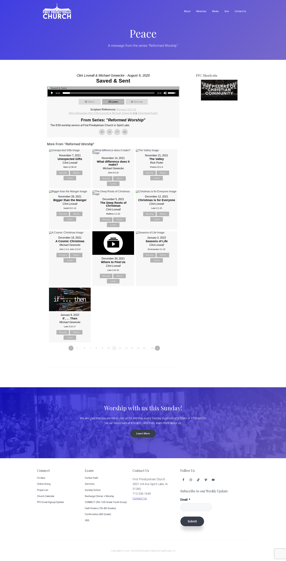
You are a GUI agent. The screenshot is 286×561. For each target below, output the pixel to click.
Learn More (143, 433)
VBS (87, 520)
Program (63, 255)
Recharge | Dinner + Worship (99, 496)
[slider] (108, 93)
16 (144, 348)
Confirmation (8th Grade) (98, 514)
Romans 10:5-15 (126, 109)
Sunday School (92, 490)
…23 (151, 348)
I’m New (41, 478)
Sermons (90, 484)
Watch (91, 101)
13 (126, 348)
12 (120, 348)
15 (138, 348)
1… (78, 348)
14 (132, 348)
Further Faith (91, 478)
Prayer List (42, 490)
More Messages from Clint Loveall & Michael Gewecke (101, 113)
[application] (113, 93)
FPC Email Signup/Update (50, 502)
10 (108, 348)
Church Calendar (45, 496)
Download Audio (148, 113)
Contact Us (140, 498)
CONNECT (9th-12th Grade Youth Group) (106, 502)
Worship (138, 101)
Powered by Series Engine (167, 357)
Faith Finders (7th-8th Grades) (100, 508)
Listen (115, 101)
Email (185, 499)
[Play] (52, 93)
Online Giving (43, 484)
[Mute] (165, 93)
